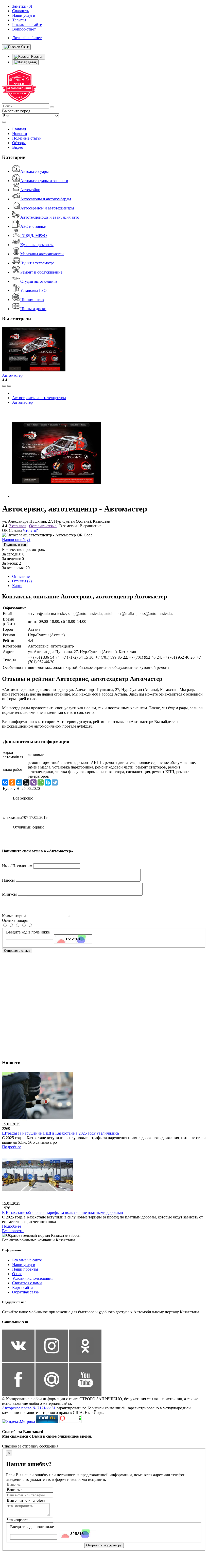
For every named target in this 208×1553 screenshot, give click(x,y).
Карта (17, 585)
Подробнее (11, 1147)
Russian (36, 56)
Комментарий (14, 916)
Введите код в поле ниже (28, 932)
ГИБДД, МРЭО (33, 235)
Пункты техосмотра (37, 263)
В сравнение (90, 526)
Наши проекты (25, 1269)
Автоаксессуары (34, 171)
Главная (19, 129)
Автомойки (30, 190)
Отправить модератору (104, 1545)
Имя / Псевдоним (17, 866)
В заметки (68, 526)
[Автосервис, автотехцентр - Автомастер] (56, 496)
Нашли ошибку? (16, 539)
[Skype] (48, 782)
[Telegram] (55, 782)
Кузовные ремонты (37, 245)
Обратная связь (25, 1292)
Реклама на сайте (27, 1260)
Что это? (30, 530)
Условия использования (32, 1278)
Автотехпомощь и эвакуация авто (49, 217)
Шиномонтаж (32, 299)
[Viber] (33, 782)
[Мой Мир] (19, 782)
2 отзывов (17, 526)
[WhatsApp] (41, 782)
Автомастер (12, 375)
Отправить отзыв (17, 951)
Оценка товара (15, 920)
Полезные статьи (27, 138)
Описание (21, 576)
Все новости (13, 1231)
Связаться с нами (27, 1283)
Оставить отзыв (43, 526)
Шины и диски (33, 309)
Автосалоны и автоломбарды (45, 199)
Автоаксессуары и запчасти (44, 180)
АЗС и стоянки (33, 226)
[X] (26, 782)
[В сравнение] (4, 386)
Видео (17, 147)
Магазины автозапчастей (42, 254)
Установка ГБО (33, 290)
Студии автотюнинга (38, 281)
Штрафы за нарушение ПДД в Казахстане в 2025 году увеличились (60, 1133)
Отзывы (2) (22, 581)
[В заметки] (9, 386)
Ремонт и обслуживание (41, 272)
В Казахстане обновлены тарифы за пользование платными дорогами (62, 1212)
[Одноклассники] (12, 782)
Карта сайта (22, 1287)
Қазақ (32, 62)
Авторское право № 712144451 (29, 1408)
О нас (17, 1274)
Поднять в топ (15, 545)
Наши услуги (23, 1264)
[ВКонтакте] (5, 782)
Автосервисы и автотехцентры (47, 208)
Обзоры (19, 143)
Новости (19, 133)
